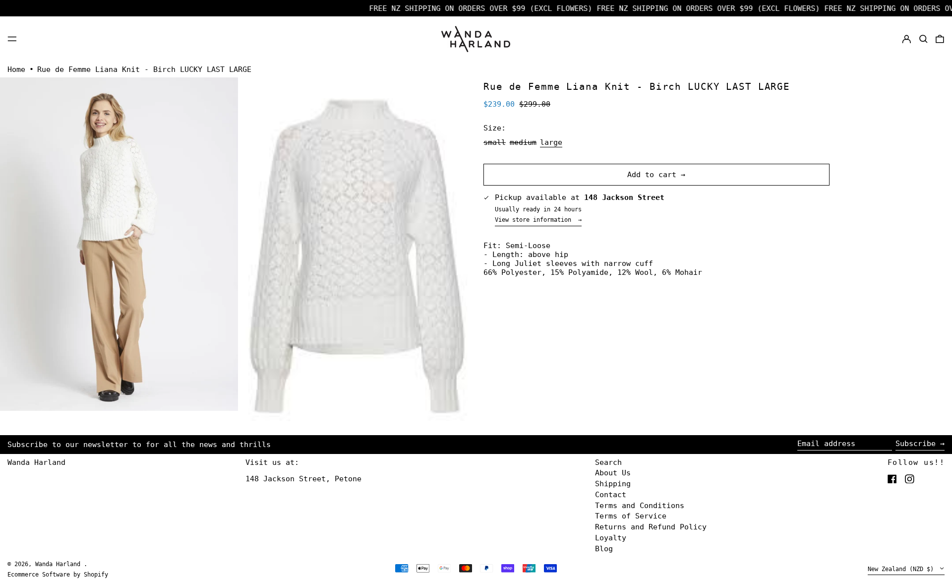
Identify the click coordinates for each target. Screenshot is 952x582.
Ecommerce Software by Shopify (57, 574)
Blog (604, 548)
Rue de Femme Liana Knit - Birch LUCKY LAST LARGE (144, 69)
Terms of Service (630, 516)
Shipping (613, 483)
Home (16, 69)
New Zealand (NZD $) (902, 569)
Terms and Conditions (639, 505)
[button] (923, 38)
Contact (610, 494)
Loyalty (610, 537)
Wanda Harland (36, 462)
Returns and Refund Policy (651, 526)
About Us (613, 472)
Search (608, 462)
